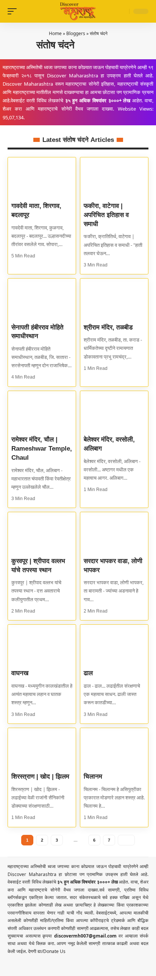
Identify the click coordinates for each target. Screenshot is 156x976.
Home (55, 33)
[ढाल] (114, 645)
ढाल (88, 673)
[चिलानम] (114, 748)
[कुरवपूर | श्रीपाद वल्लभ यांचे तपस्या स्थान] (42, 532)
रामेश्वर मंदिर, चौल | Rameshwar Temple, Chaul (41, 448)
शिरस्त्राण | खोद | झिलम (40, 776)
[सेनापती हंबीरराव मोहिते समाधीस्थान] (42, 299)
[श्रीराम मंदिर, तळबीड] (114, 299)
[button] (14, 11)
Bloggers (75, 33)
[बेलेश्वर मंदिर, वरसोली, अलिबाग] (114, 411)
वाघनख (19, 673)
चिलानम (93, 776)
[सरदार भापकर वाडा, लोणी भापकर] (114, 532)
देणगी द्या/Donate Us (47, 951)
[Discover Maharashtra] (78, 11)
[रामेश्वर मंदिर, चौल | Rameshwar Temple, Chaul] (42, 411)
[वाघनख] (42, 645)
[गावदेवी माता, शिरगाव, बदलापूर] (42, 177)
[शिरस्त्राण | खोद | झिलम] (42, 748)
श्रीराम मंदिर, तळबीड (108, 327)
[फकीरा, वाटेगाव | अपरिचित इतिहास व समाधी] (114, 177)
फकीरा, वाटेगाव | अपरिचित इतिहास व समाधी (106, 215)
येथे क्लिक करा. (43, 943)
